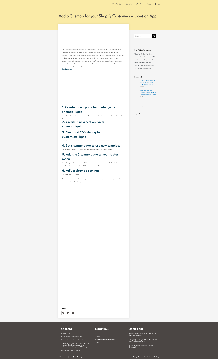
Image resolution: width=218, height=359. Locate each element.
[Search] (154, 36)
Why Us (138, 4)
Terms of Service (75, 350)
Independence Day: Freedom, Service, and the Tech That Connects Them (148, 92)
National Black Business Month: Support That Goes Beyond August (147, 82)
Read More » (142, 86)
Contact (149, 4)
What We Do (116, 4)
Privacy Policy (65, 350)
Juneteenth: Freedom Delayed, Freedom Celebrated (146, 103)
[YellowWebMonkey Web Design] (68, 4)
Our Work (129, 4)
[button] (63, 313)
